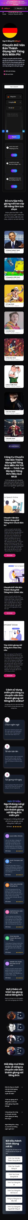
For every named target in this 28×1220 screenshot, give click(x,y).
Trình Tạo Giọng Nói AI (14, 1183)
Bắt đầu (9, 555)
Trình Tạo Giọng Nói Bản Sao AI (14, 1192)
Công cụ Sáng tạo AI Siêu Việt (14, 1200)
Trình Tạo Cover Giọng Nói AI (14, 1175)
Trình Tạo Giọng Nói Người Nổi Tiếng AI (14, 1208)
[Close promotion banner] (26, 3)
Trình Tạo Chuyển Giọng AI (14, 1167)
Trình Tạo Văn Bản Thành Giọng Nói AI (14, 1159)
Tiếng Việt (19, 8)
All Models (4, 13)
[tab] (14, 86)
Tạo (15, 155)
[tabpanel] (14, 139)
